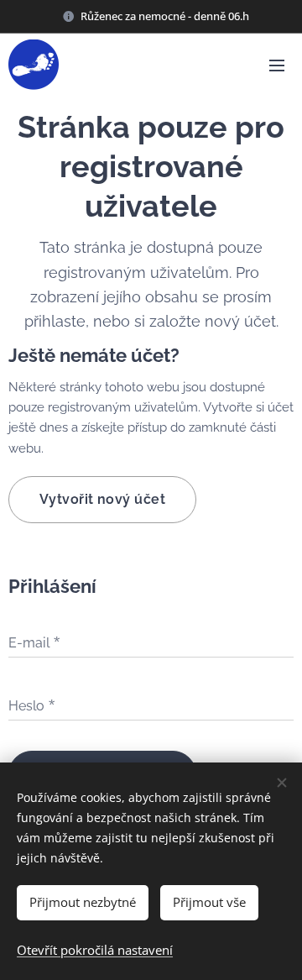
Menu (277, 64)
